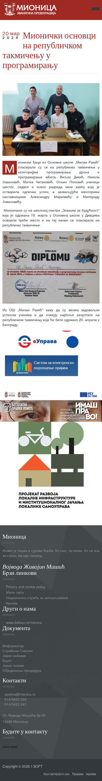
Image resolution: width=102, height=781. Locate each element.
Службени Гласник (17, 650)
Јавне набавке (14, 655)
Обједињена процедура (21, 670)
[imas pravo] (51, 404)
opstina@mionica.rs (19, 694)
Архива (12, 602)
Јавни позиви (13, 665)
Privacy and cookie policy (25, 586)
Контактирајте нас (57, 774)
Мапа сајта (15, 592)
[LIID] (51, 464)
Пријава (77, 774)
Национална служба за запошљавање (37, 597)
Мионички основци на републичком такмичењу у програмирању (49, 50)
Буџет (7, 660)
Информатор (13, 645)
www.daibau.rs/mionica (24, 622)
